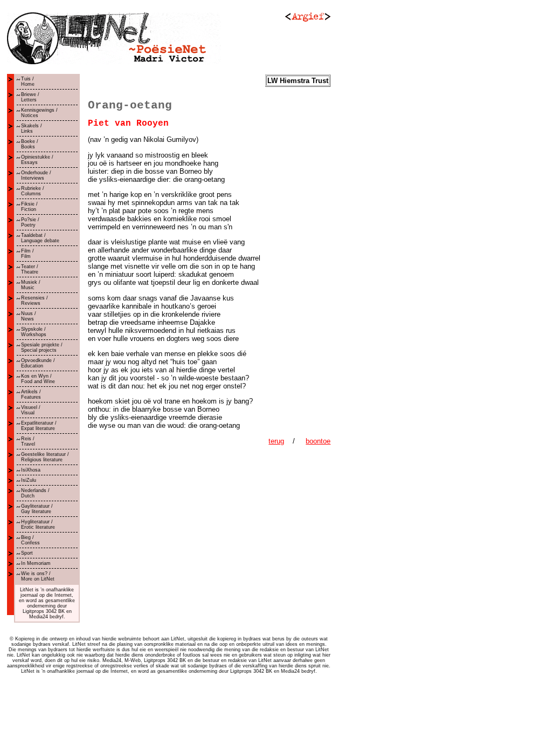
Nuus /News (28, 316)
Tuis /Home (27, 81)
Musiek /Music (30, 284)
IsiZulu (28, 480)
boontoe (318, 441)
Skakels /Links (31, 128)
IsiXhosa (30, 470)
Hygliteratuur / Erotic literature (38, 524)
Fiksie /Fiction (29, 206)
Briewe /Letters (30, 97)
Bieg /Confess (30, 540)
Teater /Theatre (29, 269)
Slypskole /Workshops (33, 331)
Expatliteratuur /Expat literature (39, 425)
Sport (27, 553)
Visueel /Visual (30, 410)
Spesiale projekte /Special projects (42, 347)
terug (276, 441)
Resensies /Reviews (34, 300)
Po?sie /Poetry (30, 222)
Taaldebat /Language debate (40, 238)
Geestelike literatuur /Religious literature (45, 457)
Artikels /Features (31, 394)
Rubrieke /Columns (32, 191)
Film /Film (27, 253)
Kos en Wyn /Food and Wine (38, 378)
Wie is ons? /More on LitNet (37, 576)
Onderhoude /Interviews (36, 175)
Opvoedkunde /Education (38, 363)
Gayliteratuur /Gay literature (37, 508)
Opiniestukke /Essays (37, 159)
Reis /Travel (28, 441)
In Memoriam (36, 563)
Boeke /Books (29, 144)
